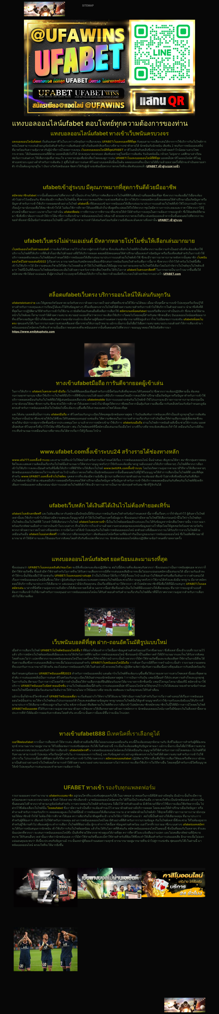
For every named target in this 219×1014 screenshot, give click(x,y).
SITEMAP (88, 5)
